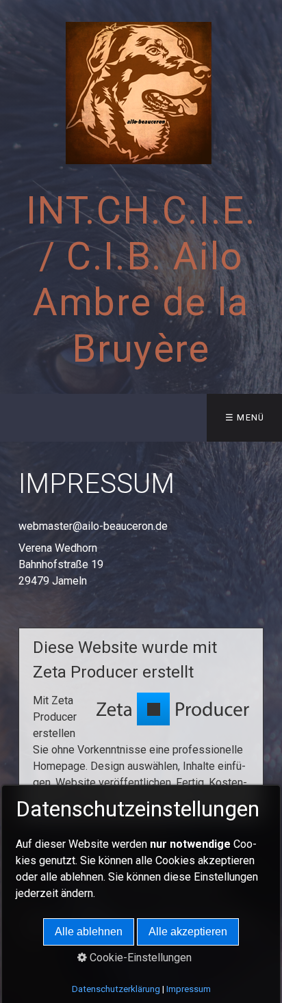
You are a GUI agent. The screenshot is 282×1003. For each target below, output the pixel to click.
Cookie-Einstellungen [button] (139, 957)
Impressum (188, 989)
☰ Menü (245, 417)
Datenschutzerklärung (116, 989)
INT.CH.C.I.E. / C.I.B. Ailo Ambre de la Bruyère (141, 279)
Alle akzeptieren (188, 931)
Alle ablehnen (89, 931)
